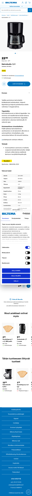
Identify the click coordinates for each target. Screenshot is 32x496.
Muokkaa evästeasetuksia (16, 445)
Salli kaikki (16, 270)
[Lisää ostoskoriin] (4, 84)
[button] (16, 6)
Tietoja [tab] (26, 218)
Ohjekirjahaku (16, 436)
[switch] (27, 252)
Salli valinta (16, 276)
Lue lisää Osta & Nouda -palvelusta (15, 305)
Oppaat (16, 418)
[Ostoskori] (29, 3)
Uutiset (16, 459)
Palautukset (16, 472)
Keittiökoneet (14, 15)
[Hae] (30, 10)
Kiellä (16, 281)
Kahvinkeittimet (23, 15)
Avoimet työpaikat (16, 427)
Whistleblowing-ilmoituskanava (16, 454)
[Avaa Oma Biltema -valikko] (22, 3)
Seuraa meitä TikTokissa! (16, 468)
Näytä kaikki (16, 209)
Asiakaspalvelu (16, 409)
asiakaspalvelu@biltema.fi (16, 485)
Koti (8, 15)
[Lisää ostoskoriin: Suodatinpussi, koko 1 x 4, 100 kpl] (28, 286)
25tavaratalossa (19, 75)
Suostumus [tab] (5, 218)
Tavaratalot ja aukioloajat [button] (16, 414)
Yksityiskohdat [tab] (16, 218)
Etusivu (3, 15)
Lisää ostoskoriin (17, 84)
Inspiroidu (16, 463)
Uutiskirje (16, 423)
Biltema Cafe (16, 441)
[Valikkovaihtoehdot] (2, 3)
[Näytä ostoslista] (26, 3)
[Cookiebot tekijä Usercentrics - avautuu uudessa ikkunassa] (23, 214)
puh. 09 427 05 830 (16, 482)
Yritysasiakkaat (16, 450)
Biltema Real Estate (16, 432)
